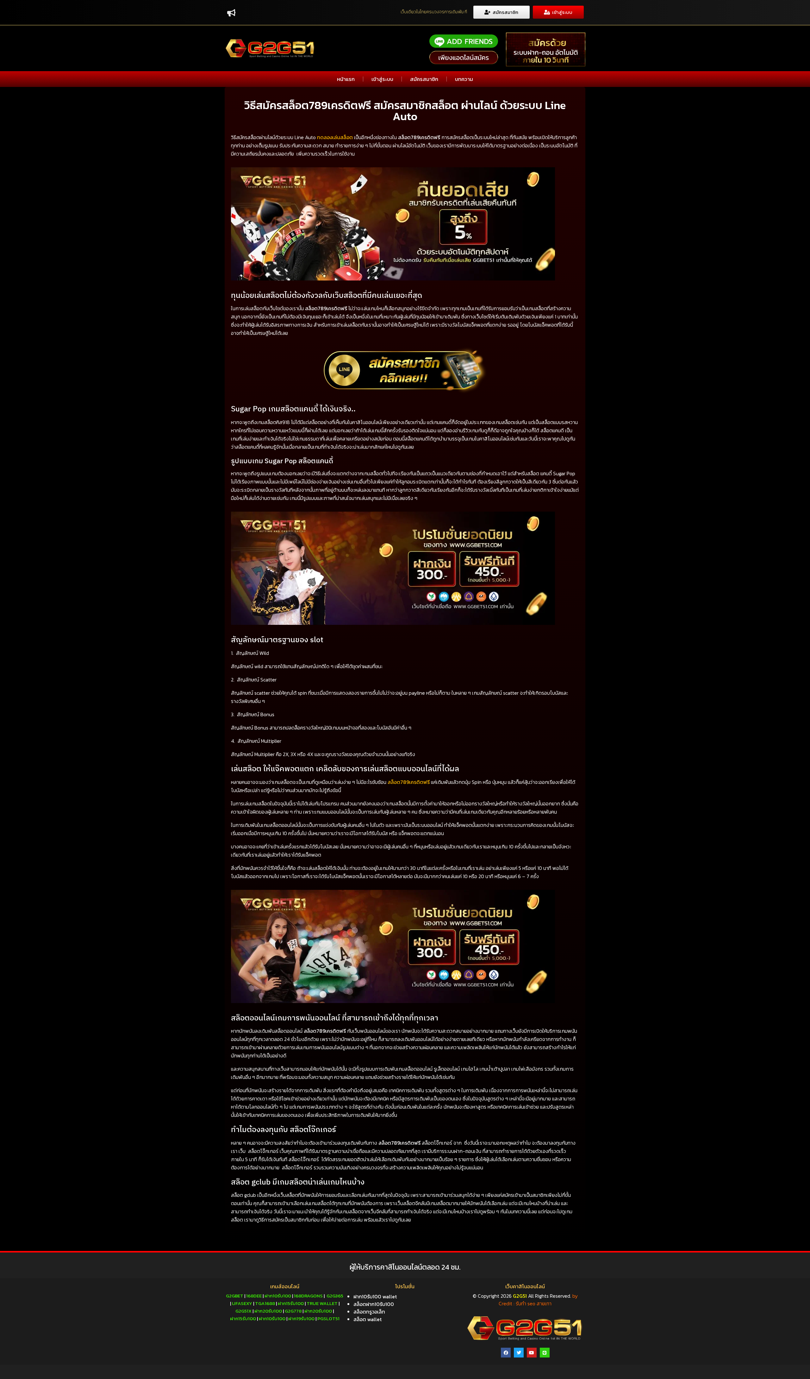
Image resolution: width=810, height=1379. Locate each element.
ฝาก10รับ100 (278, 1295)
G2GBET (234, 1295)
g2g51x (243, 1310)
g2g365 (335, 1295)
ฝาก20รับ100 (268, 1310)
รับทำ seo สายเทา (533, 1303)
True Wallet (322, 1303)
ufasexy (242, 1303)
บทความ (464, 79)
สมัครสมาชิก (424, 79)
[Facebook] (506, 1352)
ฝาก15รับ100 (291, 1303)
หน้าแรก (346, 79)
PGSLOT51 (328, 1318)
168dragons (308, 1295)
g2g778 (293, 1310)
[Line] (545, 1352)
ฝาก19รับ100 (301, 1318)
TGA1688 (265, 1303)
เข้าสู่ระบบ (382, 79)
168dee (254, 1295)
